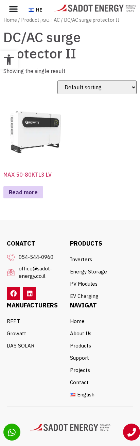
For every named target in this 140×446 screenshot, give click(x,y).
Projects (80, 370)
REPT (13, 321)
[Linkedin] (29, 293)
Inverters (81, 259)
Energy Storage (88, 271)
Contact (79, 382)
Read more (23, 192)
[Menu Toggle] (13, 8)
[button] (9, 60)
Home (10, 20)
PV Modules (84, 284)
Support (79, 358)
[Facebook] (13, 293)
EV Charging (84, 296)
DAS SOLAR (20, 345)
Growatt (16, 333)
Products (80, 345)
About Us (80, 333)
